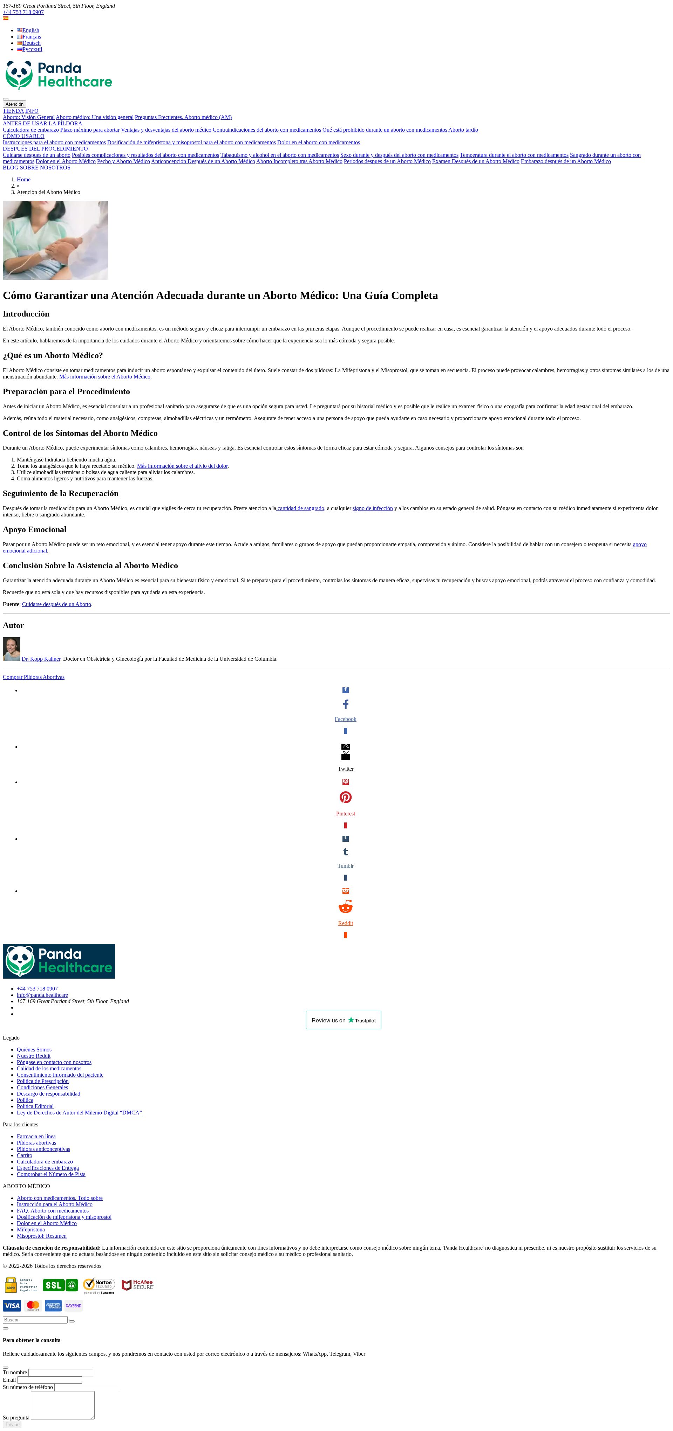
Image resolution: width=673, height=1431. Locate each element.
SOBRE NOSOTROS (45, 168)
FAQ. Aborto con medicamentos (53, 1211)
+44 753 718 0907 (23, 12)
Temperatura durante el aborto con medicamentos (514, 155)
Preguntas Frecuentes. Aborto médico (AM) (183, 117)
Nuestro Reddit (33, 1056)
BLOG (11, 168)
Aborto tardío (463, 130)
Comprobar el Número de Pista (51, 1174)
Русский (32, 49)
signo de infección (373, 508)
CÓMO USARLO (24, 136)
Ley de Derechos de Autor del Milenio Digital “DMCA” (79, 1113)
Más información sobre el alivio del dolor (182, 466)
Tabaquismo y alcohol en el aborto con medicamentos (279, 155)
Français (31, 37)
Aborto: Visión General (29, 117)
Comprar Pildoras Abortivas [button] (33, 677)
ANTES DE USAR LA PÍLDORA (42, 123)
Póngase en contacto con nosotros (54, 1062)
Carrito (24, 1155)
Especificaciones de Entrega (48, 1168)
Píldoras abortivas (36, 1143)
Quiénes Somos (34, 1050)
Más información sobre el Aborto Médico (104, 377)
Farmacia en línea (36, 1136)
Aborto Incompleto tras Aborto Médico (299, 161)
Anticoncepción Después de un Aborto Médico (203, 161)
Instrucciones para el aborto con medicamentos (54, 142)
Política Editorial (35, 1106)
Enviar (12, 1424)
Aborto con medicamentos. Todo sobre (60, 1198)
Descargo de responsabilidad (48, 1094)
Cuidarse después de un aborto (36, 155)
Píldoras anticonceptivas (43, 1149)
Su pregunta (16, 1417)
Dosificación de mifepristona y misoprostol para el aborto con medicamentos (191, 142)
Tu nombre (15, 1372)
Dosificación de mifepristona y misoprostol (64, 1217)
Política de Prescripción (43, 1081)
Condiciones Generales (42, 1087)
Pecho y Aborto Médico (123, 161)
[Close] (5, 1368)
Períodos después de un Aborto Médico (387, 161)
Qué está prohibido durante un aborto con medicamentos (384, 130)
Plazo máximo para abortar (90, 130)
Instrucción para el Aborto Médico (55, 1204)
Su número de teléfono (28, 1387)
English (30, 30)
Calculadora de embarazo (31, 130)
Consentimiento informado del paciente (60, 1075)
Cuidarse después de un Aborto (56, 604)
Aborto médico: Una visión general (95, 117)
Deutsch (31, 43)
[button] (5, 18)
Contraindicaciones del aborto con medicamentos (267, 130)
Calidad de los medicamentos (49, 1068)
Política (25, 1100)
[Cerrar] (5, 1328)
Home (23, 179)
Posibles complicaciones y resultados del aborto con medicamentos (145, 155)
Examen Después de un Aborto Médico (475, 161)
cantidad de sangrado (300, 508)
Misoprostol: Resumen (42, 1236)
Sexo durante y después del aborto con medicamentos (399, 155)
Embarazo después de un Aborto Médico (566, 161)
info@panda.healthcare (42, 995)
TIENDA (13, 111)
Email (9, 1380)
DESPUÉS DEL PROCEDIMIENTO (45, 149)
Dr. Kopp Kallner (41, 659)
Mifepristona (31, 1229)
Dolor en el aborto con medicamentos (318, 142)
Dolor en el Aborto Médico (66, 161)
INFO (32, 111)
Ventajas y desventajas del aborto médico (166, 130)
